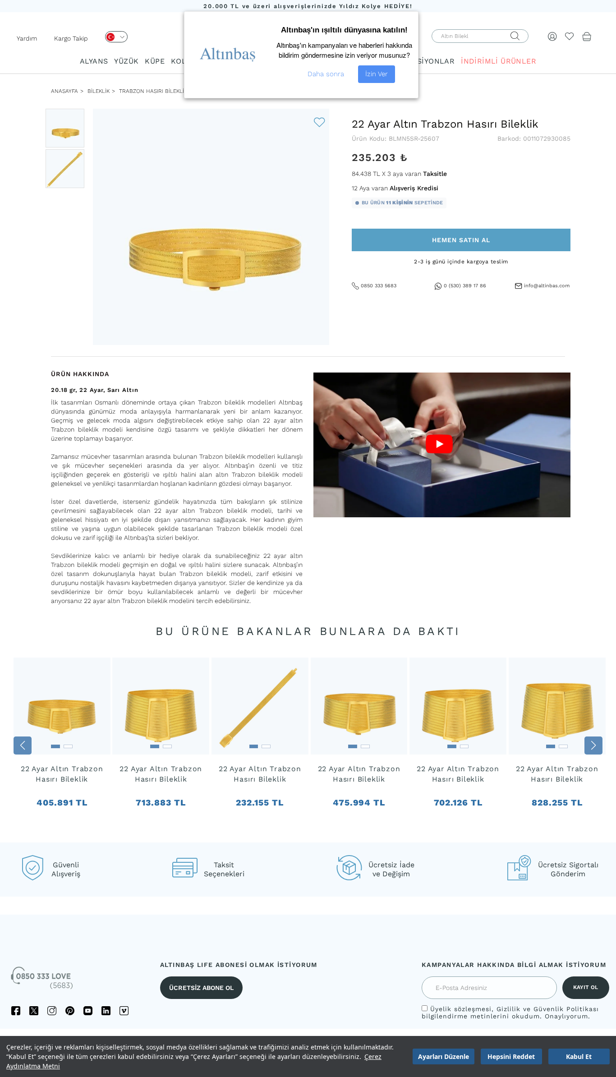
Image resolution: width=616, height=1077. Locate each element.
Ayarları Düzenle (443, 1056)
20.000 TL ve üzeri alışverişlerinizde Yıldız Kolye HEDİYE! (307, 6)
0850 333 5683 (378, 286)
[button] (23, 745)
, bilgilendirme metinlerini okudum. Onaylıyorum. (510, 1012)
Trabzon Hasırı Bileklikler (158, 91)
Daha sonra (326, 74)
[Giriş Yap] (552, 36)
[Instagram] (51, 1010)
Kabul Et (579, 1056)
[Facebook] (15, 1010)
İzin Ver (376, 74)
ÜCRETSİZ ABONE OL (201, 987)
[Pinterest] (69, 1010)
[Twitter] (33, 1010)
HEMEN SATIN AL (461, 240)
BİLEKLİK (98, 91)
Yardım (27, 38)
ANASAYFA (64, 91)
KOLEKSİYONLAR (423, 61)
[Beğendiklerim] (569, 36)
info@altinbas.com (547, 286)
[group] (62, 746)
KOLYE (182, 61)
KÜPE (155, 61)
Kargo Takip (71, 38)
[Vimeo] (124, 1010)
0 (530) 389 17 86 (465, 286)
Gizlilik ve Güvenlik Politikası (547, 1009)
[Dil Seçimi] (116, 36)
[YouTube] (87, 1010)
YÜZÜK (126, 61)
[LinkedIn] (105, 1010)
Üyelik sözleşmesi (461, 1009)
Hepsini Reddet (511, 1056)
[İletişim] (43, 981)
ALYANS (94, 61)
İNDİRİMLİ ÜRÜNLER (498, 61)
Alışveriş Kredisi (414, 188)
